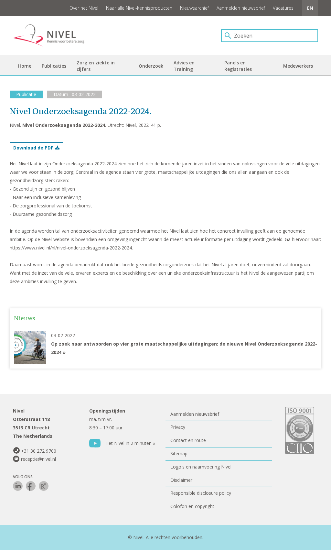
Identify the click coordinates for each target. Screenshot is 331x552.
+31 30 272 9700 (38, 451)
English (310, 8)
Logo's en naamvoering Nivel (200, 467)
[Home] (53, 35)
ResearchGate (43, 486)
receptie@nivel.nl (38, 459)
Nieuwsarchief (194, 8)
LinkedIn (18, 486)
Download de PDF (33, 148)
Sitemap (178, 453)
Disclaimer (181, 480)
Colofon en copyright (192, 506)
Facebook (31, 486)
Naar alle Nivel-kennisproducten (139, 8)
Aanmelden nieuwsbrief (241, 8)
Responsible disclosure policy (200, 493)
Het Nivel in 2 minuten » (130, 443)
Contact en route (188, 440)
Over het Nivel (83, 8)
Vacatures (283, 8)
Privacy (177, 427)
